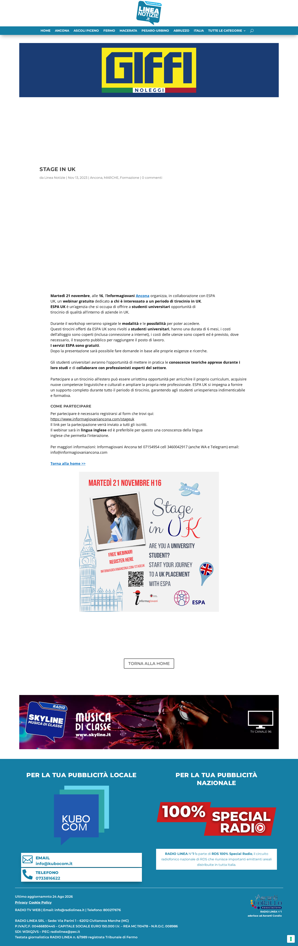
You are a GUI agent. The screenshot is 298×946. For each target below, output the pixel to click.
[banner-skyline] (149, 748)
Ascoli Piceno (86, 30)
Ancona (62, 30)
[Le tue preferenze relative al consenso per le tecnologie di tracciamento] (291, 939)
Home (45, 30)
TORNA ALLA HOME (149, 663)
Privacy (21, 902)
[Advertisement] (149, 129)
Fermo (109, 30)
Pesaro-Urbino (155, 30)
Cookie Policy (40, 902)
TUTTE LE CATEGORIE (225, 30)
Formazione (129, 178)
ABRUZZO (181, 30)
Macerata (128, 30)
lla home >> (68, 463)
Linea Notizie (54, 178)
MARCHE (111, 178)
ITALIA (199, 30)
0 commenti (152, 178)
